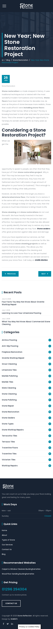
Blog (3, 554)
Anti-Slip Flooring (10, 346)
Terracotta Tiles (9, 435)
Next (43, 274)
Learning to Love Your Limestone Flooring (21, 313)
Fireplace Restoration (12, 352)
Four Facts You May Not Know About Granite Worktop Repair (23, 303)
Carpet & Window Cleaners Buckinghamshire (21, 569)
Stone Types (8, 423)
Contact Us (7, 549)
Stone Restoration (8, 86)
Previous (11, 274)
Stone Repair (8, 406)
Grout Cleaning (9, 364)
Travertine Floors (10, 447)
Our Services (7, 544)
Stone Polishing (9, 400)
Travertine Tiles (9, 453)
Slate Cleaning (9, 388)
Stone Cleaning (9, 394)
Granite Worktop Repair (13, 358)
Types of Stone (8, 540)
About (4, 535)
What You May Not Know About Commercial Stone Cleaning (26, 323)
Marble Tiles (7, 382)
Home (4, 530)
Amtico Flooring (9, 340)
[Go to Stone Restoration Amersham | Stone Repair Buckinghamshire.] (3, 60)
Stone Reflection (25, 615)
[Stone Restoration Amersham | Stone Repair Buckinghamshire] (26, 6)
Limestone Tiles (9, 370)
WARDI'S (14, 619)
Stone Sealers (8, 417)
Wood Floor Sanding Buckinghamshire (18, 574)
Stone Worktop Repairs (13, 429)
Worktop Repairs (10, 465)
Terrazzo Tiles (8, 441)
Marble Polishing (10, 376)
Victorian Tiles (8, 459)
